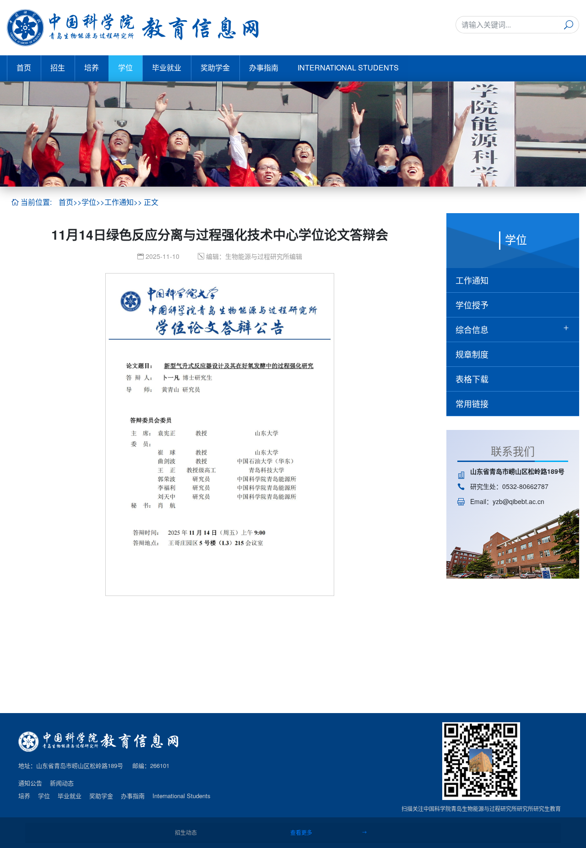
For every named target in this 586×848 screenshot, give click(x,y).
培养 (91, 67)
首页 (23, 67)
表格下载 (472, 379)
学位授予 (472, 305)
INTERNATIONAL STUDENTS (348, 67)
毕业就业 (166, 67)
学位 (125, 67)
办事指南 (263, 67)
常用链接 (472, 403)
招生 (57, 67)
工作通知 (119, 202)
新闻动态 (62, 783)
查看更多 (302, 832)
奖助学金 (215, 67)
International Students (181, 796)
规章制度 (472, 354)
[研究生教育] (133, 27)
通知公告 (30, 783)
